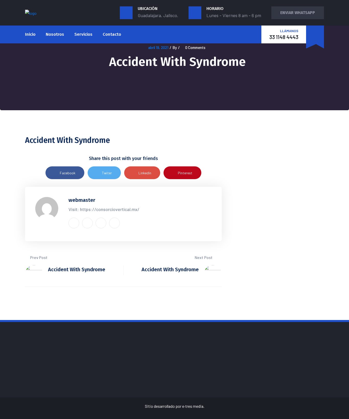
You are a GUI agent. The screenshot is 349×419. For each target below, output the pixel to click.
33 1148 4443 (283, 37)
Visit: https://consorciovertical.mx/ (103, 209)
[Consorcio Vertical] (31, 13)
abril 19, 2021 (158, 47)
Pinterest (185, 173)
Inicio (30, 34)
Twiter (107, 173)
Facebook (67, 173)
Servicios (83, 34)
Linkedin (144, 173)
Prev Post (38, 257)
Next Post (204, 257)
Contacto (112, 34)
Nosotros (55, 34)
